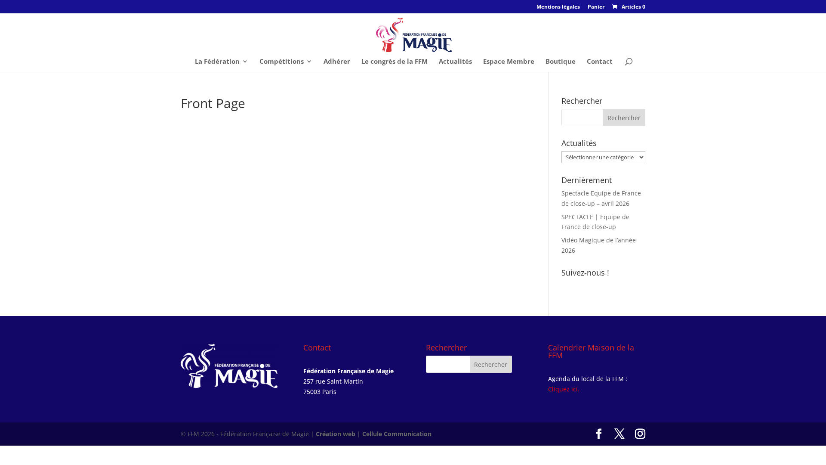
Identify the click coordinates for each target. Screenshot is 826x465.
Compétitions (281, 61)
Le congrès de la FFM (394, 61)
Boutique (561, 61)
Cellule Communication (396, 434)
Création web (335, 434)
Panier (596, 7)
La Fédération (217, 61)
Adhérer (337, 61)
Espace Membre (508, 61)
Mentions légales (558, 7)
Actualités (455, 61)
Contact (600, 61)
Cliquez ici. (563, 389)
